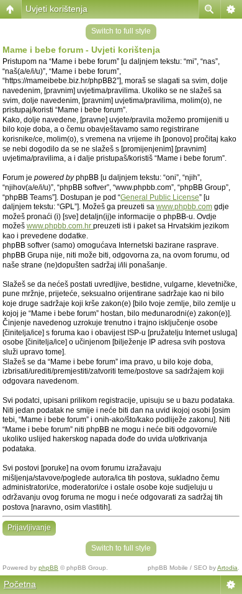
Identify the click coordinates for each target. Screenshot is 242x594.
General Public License (159, 197)
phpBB (48, 567)
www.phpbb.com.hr (60, 226)
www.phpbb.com (184, 206)
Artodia (227, 567)
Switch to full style (121, 31)
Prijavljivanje (29, 527)
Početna (20, 584)
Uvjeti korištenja (56, 9)
